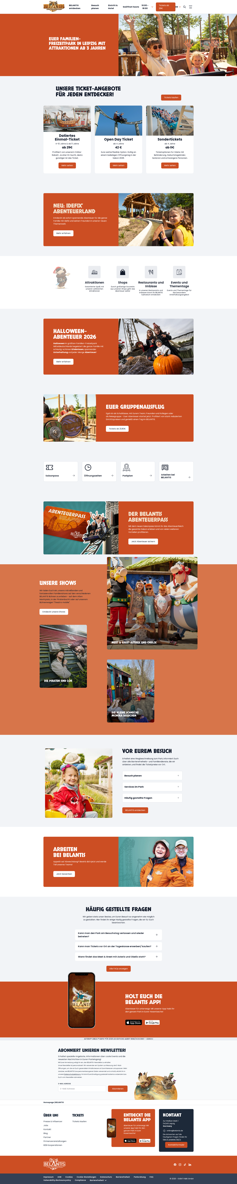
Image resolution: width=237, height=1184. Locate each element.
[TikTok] (185, 1164)
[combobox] (138, 7)
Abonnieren (117, 1088)
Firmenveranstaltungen (54, 1141)
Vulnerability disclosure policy (57, 1180)
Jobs (45, 1125)
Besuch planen (95, 7)
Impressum (48, 1177)
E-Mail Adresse (64, 1084)
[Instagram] (180, 1164)
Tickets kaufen (79, 1121)
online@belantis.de (175, 1130)
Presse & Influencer (52, 1121)
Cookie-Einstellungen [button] (86, 1177)
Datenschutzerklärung (72, 1074)
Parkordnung (140, 1177)
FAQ (151, 1177)
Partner (47, 1137)
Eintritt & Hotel (113, 7)
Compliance (80, 1180)
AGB (59, 1177)
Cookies (69, 1177)
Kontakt (47, 1129)
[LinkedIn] (190, 1164)
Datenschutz (106, 1177)
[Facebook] (175, 1164)
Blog (45, 1133)
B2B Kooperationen (52, 1145)
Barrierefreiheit (123, 1177)
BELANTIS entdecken (74, 7)
